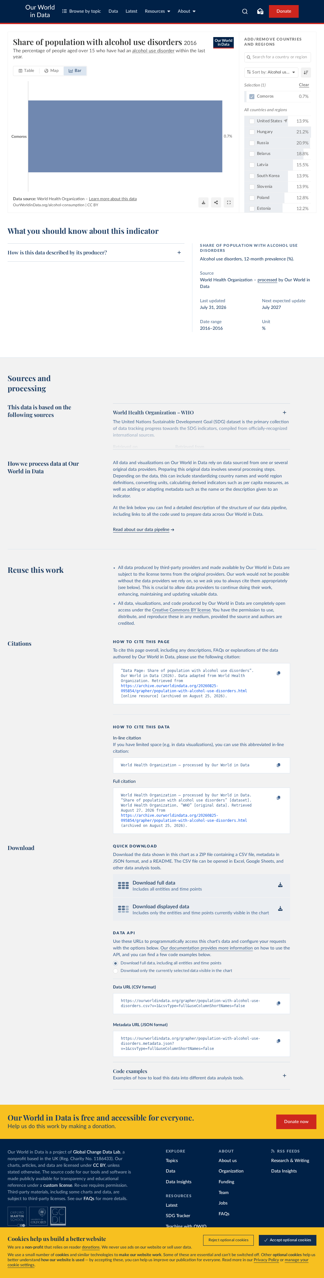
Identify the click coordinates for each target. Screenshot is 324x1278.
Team (224, 1193)
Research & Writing (290, 1161)
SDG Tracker (178, 1216)
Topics (172, 1161)
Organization (231, 1171)
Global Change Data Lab (96, 1152)
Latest (131, 11)
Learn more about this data (113, 199)
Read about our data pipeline (141, 529)
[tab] (26, 71)
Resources (155, 11)
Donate (284, 11)
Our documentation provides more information (206, 948)
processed (267, 280)
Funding (226, 1182)
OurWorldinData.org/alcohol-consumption (48, 205)
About (184, 11)
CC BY (92, 205)
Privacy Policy (266, 1260)
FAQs (89, 1199)
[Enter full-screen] (229, 202)
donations (91, 1247)
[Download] (203, 202)
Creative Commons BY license (181, 610)
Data (113, 11)
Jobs (223, 1203)
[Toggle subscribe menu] (260, 11)
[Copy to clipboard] (272, 673)
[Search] (245, 11)
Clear (304, 85)
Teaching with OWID (186, 1226)
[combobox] (245, 11)
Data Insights (178, 1182)
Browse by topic (85, 11)
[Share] (216, 202)
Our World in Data (40, 11)
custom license (57, 1185)
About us (228, 1161)
